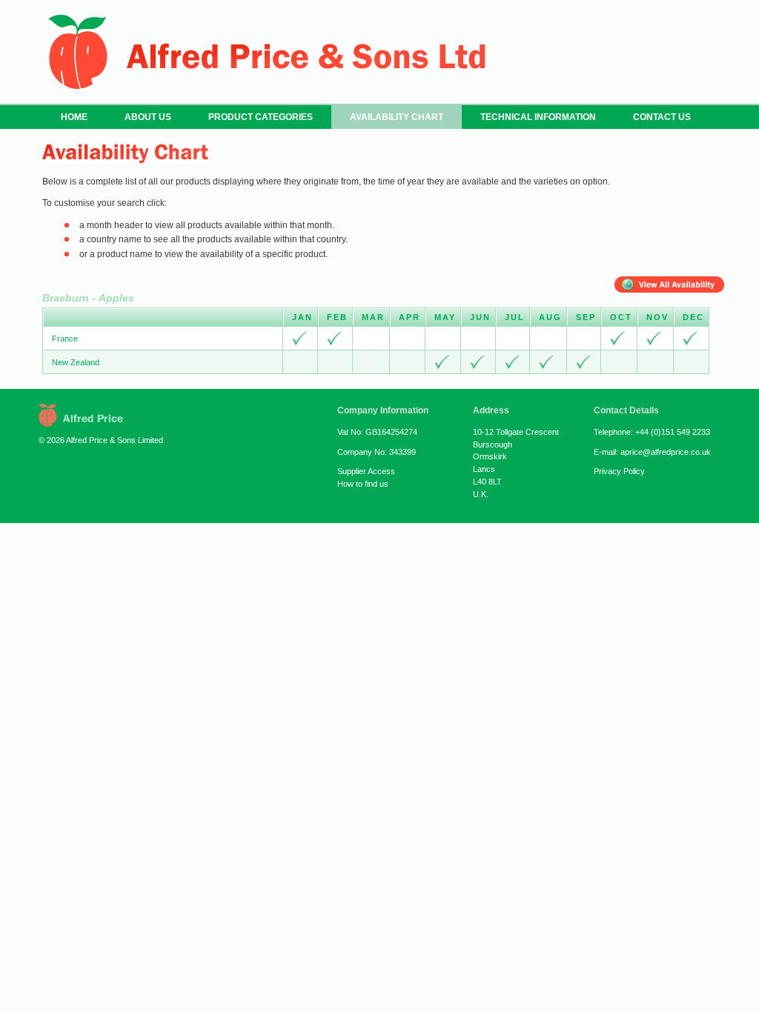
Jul (515, 317)
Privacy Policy (619, 471)
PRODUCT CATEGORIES (260, 117)
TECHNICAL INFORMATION (538, 117)
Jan (302, 317)
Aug (550, 317)
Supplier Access (366, 471)
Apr (409, 317)
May (445, 317)
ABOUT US (148, 117)
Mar (373, 317)
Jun (480, 317)
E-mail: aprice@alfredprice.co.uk (652, 451)
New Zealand (75, 362)
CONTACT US (662, 117)
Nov (657, 317)
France (65, 338)
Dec (693, 317)
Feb (337, 317)
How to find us (362, 483)
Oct (621, 317)
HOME (74, 117)
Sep (586, 317)
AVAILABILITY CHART (396, 117)
